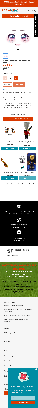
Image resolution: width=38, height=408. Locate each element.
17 (29, 187)
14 (18, 187)
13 (15, 187)
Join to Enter (23, 402)
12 (11, 187)
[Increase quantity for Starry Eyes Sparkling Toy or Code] (16, 78)
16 (26, 187)
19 (18, 191)
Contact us (7, 351)
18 (33, 187)
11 (7, 187)
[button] (7, 65)
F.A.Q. (5, 376)
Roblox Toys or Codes (11, 333)
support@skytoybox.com (15, 319)
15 (22, 187)
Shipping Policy (9, 366)
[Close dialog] (36, 369)
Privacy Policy (8, 356)
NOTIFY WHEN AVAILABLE (18, 119)
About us (6, 346)
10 (4, 187)
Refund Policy (8, 361)
